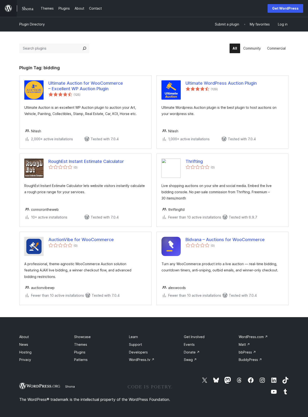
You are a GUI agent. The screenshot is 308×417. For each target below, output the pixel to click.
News (23, 344)
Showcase (82, 337)
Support (135, 344)
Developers (138, 352)
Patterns (81, 360)
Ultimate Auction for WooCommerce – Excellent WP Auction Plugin (85, 86)
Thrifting (194, 161)
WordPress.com (253, 337)
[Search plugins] (84, 48)
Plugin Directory (32, 24)
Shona (70, 386)
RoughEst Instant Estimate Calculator (86, 161)
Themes (80, 344)
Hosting (25, 352)
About (24, 337)
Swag (190, 360)
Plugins (79, 352)
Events (189, 344)
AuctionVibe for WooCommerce (81, 239)
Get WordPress (285, 8)
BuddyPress (250, 360)
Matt (244, 344)
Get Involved (194, 337)
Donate (192, 352)
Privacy (25, 360)
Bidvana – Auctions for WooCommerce (225, 239)
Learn (133, 337)
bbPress (247, 352)
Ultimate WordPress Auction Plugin (221, 83)
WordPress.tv (141, 360)
